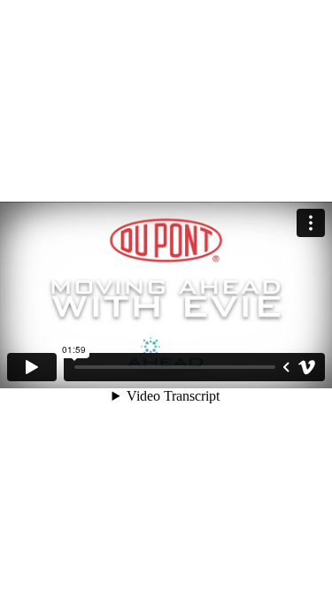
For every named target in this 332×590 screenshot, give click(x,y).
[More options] (311, 223)
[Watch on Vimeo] (307, 367)
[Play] (32, 367)
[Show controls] (286, 367)
